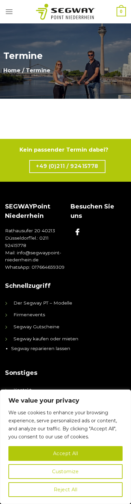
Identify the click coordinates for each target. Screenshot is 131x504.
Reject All (65, 490)
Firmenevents (29, 314)
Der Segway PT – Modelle (42, 303)
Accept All (65, 453)
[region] (65, 447)
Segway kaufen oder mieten (45, 338)
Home (11, 70)
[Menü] (9, 11)
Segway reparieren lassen (40, 348)
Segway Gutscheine (36, 326)
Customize (65, 472)
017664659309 (48, 267)
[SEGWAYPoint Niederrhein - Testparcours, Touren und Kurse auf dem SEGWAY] (65, 12)
